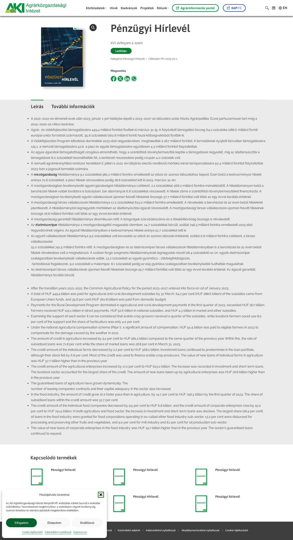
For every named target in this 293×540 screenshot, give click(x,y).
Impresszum (80, 532)
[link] (273, 8)
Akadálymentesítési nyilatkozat (200, 530)
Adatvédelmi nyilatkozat (58, 532)
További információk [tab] (73, 106)
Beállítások (87, 522)
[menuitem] (96, 8)
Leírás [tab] (37, 106)
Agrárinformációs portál (198, 8)
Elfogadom (22, 522)
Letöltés (121, 51)
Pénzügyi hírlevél (63, 470)
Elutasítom (54, 522)
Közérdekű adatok (129, 530)
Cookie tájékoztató (32, 532)
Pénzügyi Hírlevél (134, 58)
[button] (101, 495)
